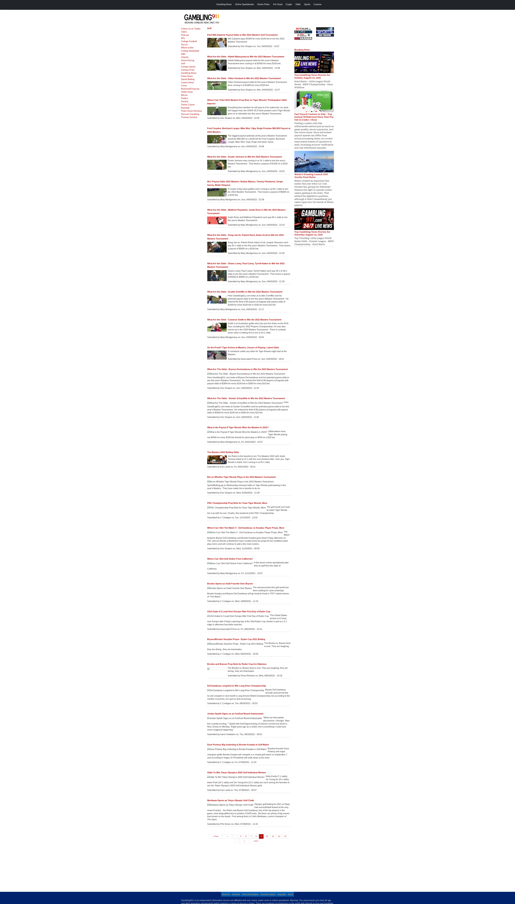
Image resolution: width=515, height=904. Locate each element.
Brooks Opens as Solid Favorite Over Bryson (230, 584)
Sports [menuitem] (307, 4)
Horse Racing (187, 60)
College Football (189, 41)
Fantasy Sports (188, 67)
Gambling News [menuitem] (224, 4)
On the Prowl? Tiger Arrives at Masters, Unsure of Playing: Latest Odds (243, 347)
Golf (183, 63)
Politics (184, 98)
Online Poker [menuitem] (263, 4)
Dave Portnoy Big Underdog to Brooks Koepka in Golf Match (238, 745)
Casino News (187, 82)
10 (268, 836)
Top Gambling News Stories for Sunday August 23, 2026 (312, 76)
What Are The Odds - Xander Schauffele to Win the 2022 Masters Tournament (246, 398)
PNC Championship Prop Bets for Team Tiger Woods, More (237, 503)
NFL (183, 38)
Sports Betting (187, 79)
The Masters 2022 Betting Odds (223, 452)
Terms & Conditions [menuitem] (250, 894)
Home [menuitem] (290, 894)
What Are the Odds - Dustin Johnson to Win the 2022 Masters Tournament (244, 157)
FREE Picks (187, 92)
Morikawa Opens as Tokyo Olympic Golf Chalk (230, 800)
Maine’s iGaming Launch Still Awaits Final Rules (311, 175)
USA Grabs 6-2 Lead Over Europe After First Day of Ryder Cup (238, 611)
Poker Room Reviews (191, 111)
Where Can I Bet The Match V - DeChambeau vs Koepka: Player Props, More (245, 528)
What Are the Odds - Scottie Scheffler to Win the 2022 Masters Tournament (244, 292)
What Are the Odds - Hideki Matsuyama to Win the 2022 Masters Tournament (245, 57)
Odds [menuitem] (298, 4)
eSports (184, 57)
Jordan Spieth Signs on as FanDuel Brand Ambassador (235, 714)
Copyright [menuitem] (282, 894)
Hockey (184, 101)
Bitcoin (184, 95)
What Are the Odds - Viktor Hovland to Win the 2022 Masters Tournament (244, 78)
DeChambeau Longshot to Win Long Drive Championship (236, 686)
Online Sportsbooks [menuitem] (244, 4)
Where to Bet (187, 48)
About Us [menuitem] (226, 894)
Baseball (185, 108)
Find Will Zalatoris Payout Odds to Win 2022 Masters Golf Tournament (242, 35)
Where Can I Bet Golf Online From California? (230, 559)
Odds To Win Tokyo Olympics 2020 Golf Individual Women (236, 772)
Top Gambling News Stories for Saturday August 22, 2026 (312, 233)
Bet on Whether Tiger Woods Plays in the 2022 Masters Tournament (241, 477)
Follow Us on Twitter (191, 29)
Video (184, 32)
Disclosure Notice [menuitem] (268, 894)
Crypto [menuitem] (289, 4)
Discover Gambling (190, 114)
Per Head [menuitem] (277, 4)
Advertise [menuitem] (236, 894)
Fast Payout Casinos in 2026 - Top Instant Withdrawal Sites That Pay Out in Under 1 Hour (314, 117)
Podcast (185, 35)
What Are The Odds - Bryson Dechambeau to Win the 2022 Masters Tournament (247, 369)
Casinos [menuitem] (317, 4)
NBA (183, 54)
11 (274, 836)
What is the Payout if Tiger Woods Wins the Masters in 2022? (238, 427)
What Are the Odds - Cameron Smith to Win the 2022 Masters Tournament (244, 320)
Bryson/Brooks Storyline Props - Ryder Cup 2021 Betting (236, 639)
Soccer (184, 44)
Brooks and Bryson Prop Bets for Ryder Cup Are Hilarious (236, 664)
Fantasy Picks (187, 70)
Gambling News (188, 73)
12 (280, 836)
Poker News (187, 76)
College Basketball (190, 51)
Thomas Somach (189, 117)
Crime (184, 85)
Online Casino (188, 104)
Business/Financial (190, 89)
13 (286, 836)
